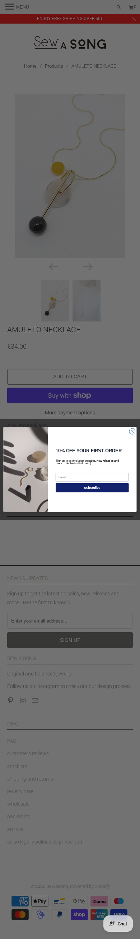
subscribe (92, 488)
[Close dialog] (132, 431)
